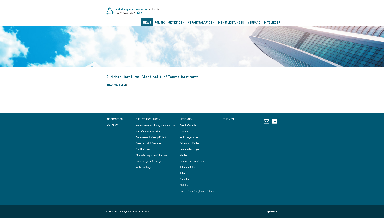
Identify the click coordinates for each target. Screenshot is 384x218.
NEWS (147, 22)
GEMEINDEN (176, 22)
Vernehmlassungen (190, 149)
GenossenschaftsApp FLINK (151, 137)
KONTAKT (112, 125)
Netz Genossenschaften (148, 131)
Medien (184, 155)
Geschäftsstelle (188, 125)
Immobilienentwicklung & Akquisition (155, 125)
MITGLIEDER (272, 22)
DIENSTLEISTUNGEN (231, 22)
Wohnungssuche (189, 137)
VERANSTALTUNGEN (201, 22)
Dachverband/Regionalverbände (197, 191)
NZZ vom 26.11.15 (116, 84)
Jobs (182, 173)
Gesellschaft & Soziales (148, 143)
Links (182, 197)
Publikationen (143, 149)
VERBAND (254, 22)
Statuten (184, 185)
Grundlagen (186, 179)
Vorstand (184, 131)
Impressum (272, 211)
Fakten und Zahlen (190, 143)
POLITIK (160, 22)
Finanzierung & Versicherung (151, 155)
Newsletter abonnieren (192, 161)
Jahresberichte (187, 167)
